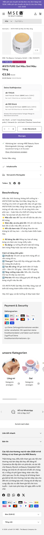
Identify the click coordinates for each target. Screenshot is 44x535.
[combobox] (22, 21)
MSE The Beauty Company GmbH (14, 58)
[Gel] (30, 366)
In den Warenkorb (29, 129)
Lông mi (11, 378)
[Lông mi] (11, 366)
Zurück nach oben (22, 424)
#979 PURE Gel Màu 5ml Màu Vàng (22, 29)
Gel (30, 378)
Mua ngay (22, 136)
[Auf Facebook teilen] (14, 183)
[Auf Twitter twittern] (10, 183)
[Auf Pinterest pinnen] (19, 183)
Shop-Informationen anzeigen (16, 152)
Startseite (5, 29)
